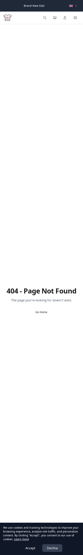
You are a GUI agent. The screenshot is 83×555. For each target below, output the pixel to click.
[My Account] (65, 17)
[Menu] (75, 17)
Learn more (21, 539)
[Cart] (55, 17)
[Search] (45, 17)
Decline (52, 548)
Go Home (41, 312)
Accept (30, 548)
